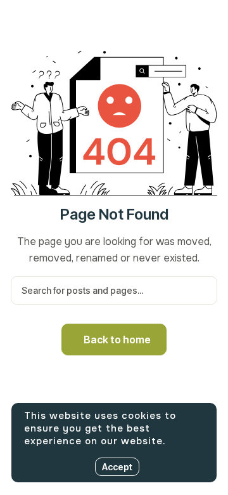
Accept (117, 466)
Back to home (117, 339)
